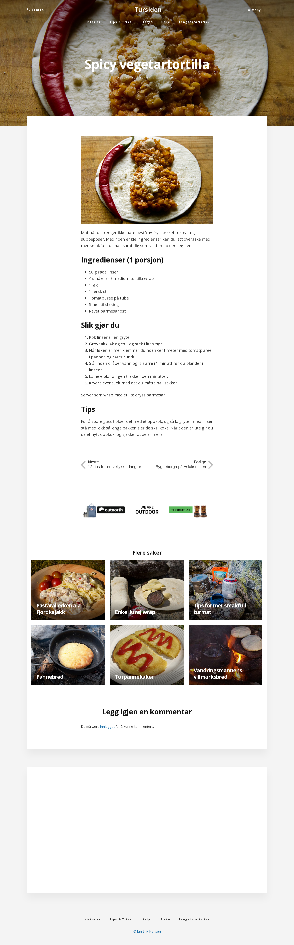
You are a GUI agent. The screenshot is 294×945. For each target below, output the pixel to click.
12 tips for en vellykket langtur (114, 464)
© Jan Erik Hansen (147, 931)
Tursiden (148, 9)
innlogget (107, 726)
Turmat (146, 77)
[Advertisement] (147, 838)
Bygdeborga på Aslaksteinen (181, 464)
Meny (255, 10)
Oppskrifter (127, 77)
